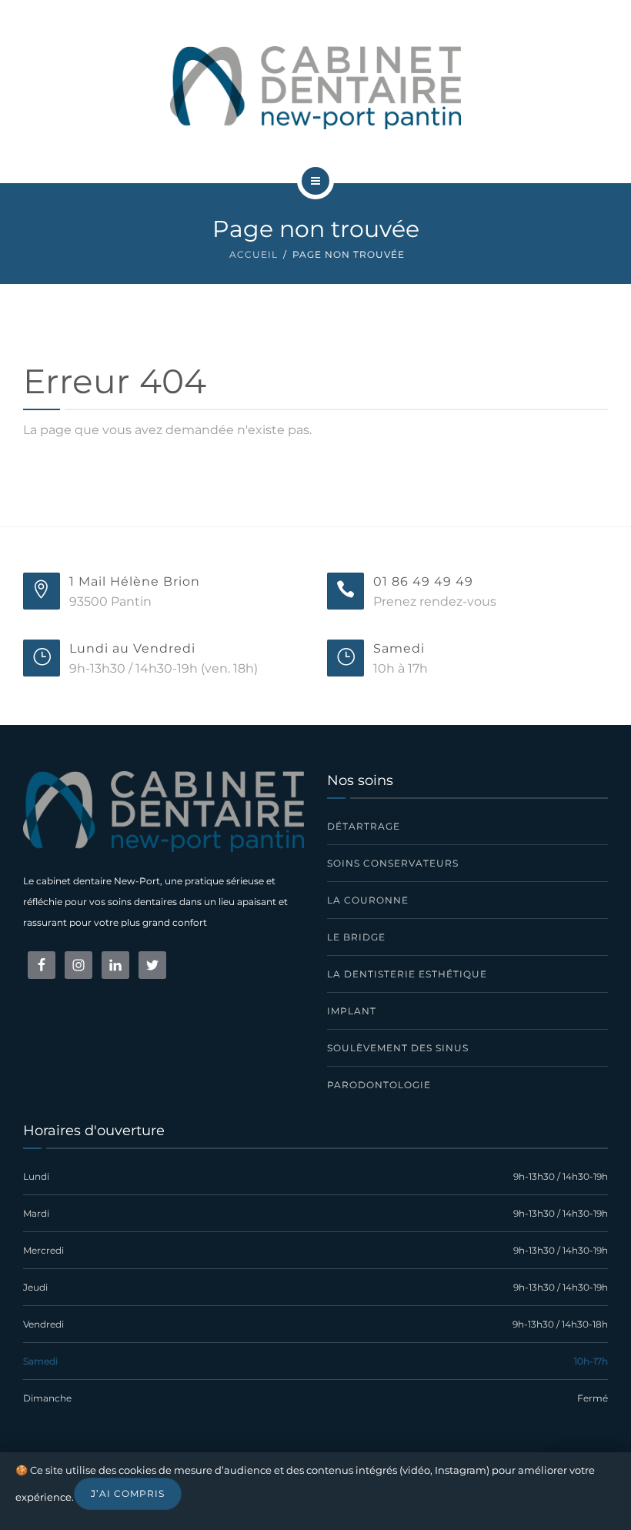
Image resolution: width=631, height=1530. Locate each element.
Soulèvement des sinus (398, 1048)
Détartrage (363, 826)
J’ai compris (128, 1493)
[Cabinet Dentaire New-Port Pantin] (316, 87)
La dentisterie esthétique (407, 974)
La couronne (368, 900)
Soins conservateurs (393, 863)
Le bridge (356, 937)
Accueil (253, 254)
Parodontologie (379, 1085)
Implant (351, 1011)
